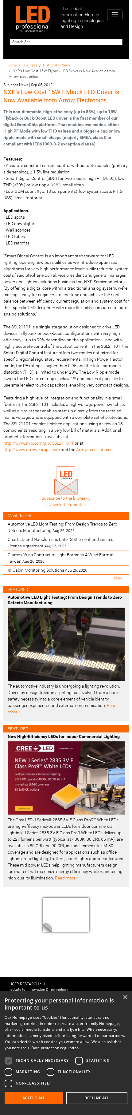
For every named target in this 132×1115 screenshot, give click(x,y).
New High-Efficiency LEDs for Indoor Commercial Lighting (64, 736)
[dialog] (66, 1053)
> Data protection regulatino (53, 1047)
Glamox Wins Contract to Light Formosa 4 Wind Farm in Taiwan (61, 558)
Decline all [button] (96, 1098)
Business (29, 65)
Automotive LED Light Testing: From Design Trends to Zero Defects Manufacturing (62, 527)
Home (12, 65)
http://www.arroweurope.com (31, 449)
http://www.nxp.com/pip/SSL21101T (38, 443)
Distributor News (57, 65)
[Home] (33, 15)
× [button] (125, 997)
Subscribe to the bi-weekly (66, 498)
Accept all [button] (33, 1098)
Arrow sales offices (94, 449)
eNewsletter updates (66, 504)
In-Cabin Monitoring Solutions (47, 570)
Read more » (66, 877)
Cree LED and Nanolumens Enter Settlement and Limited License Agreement (61, 542)
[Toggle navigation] (114, 15)
